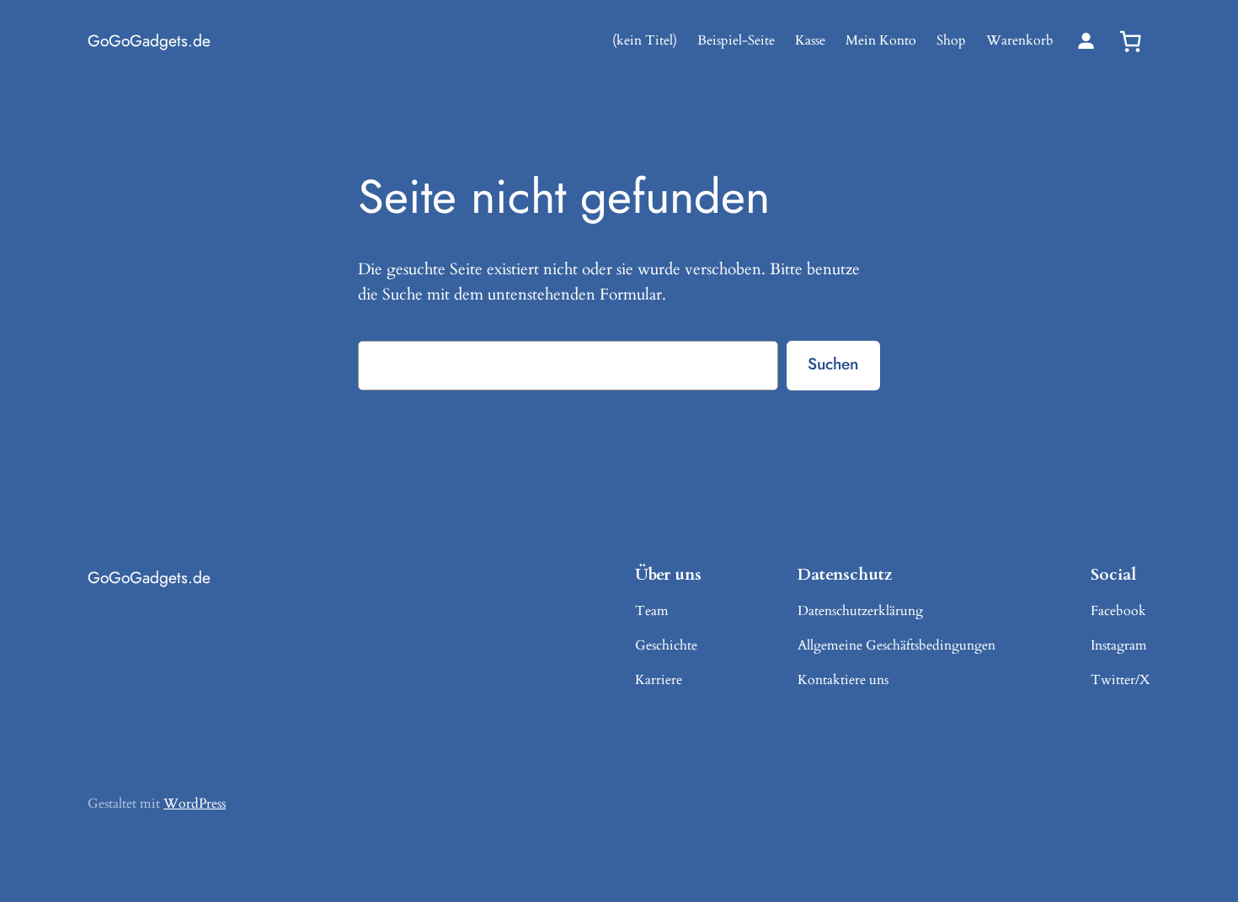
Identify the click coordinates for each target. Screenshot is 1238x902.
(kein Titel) (644, 40)
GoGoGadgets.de (149, 40)
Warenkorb (1020, 40)
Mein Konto (881, 40)
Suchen (833, 363)
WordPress (194, 803)
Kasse (810, 40)
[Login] (1086, 41)
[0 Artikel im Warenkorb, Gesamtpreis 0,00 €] (1130, 41)
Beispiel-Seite (736, 40)
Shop (951, 40)
